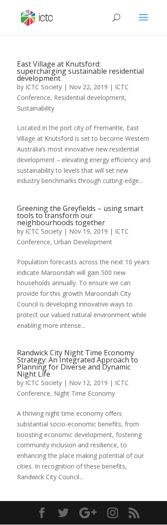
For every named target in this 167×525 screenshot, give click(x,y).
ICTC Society (43, 87)
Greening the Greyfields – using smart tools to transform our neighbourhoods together (80, 215)
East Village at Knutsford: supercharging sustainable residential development (80, 71)
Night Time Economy (84, 393)
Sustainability (35, 108)
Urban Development (83, 242)
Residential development (89, 97)
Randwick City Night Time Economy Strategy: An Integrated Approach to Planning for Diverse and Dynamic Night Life (77, 363)
